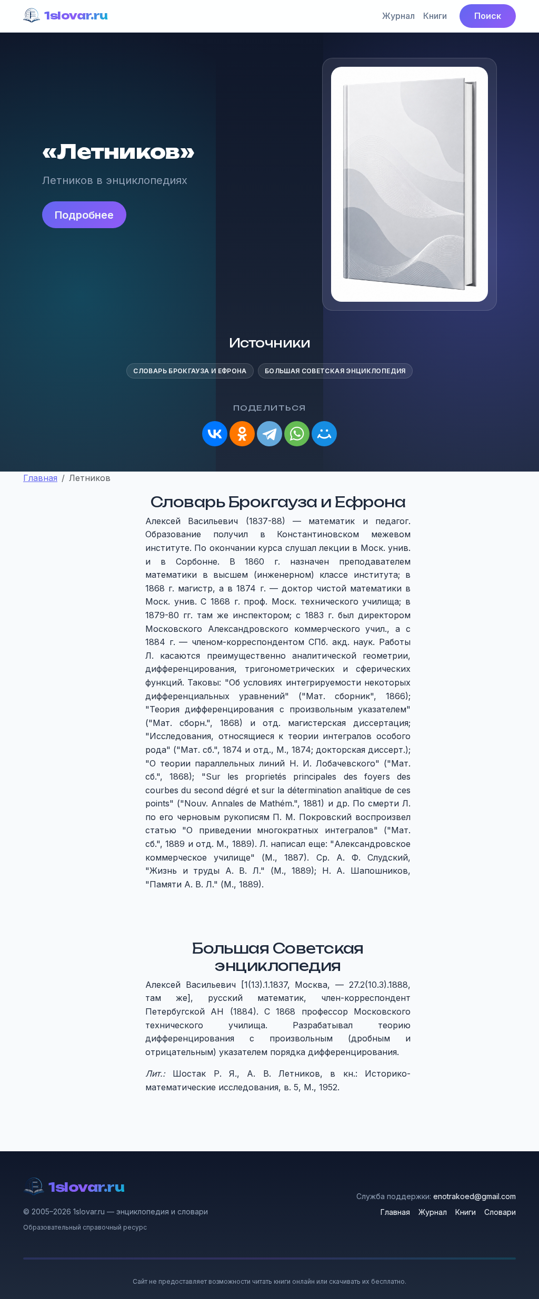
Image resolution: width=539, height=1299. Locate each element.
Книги (435, 16)
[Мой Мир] (324, 433)
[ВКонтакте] (214, 433)
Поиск (487, 16)
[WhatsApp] (297, 433)
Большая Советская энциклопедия (335, 371)
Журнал (398, 16)
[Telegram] (269, 433)
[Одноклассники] (242, 433)
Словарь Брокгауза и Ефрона (189, 371)
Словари (500, 1212)
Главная (395, 1212)
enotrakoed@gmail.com (474, 1196)
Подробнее (84, 215)
